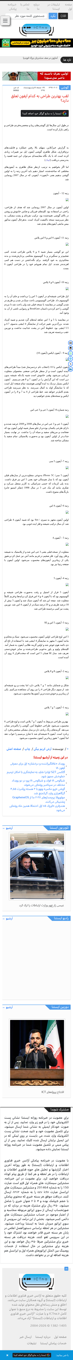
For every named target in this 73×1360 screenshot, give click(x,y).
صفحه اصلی (14, 749)
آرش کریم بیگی (42, 749)
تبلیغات (31, 1343)
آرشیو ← (7, 828)
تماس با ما (24, 6)
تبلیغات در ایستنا (54, 6)
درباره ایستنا (42, 1336)
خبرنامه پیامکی (12, 6)
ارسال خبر (26, 1336)
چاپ (27, 749)
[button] (36, 1355)
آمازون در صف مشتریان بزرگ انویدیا (40, 58)
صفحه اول (68, 6)
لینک (47, 160)
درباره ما (36, 6)
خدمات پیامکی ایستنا (53, 1343)
